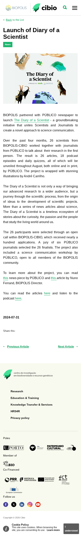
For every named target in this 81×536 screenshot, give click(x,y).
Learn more (53, 530)
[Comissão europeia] (14, 489)
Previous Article (18, 346)
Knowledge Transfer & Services (31, 404)
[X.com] (13, 505)
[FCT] (64, 479)
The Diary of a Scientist (31, 120)
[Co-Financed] (29, 479)
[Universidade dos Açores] (36, 447)
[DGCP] (55, 448)
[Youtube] (37, 505)
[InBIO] (9, 463)
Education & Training (25, 398)
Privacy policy (20, 417)
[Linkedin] (21, 505)
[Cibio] (44, 8)
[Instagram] (29, 505)
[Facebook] (5, 505)
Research (17, 391)
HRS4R (15, 411)
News (8, 44)
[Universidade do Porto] (14, 447)
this (5, 278)
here (47, 293)
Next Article (66, 346)
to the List (15, 19)
